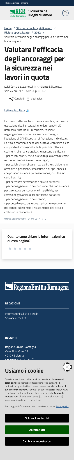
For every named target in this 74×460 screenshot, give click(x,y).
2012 (37, 32)
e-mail (19, 318)
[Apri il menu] (4, 13)
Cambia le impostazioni (37, 441)
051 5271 (24, 360)
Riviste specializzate (16, 32)
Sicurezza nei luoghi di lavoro (34, 28)
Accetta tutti (37, 430)
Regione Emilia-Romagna (16, 3)
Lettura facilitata (14, 110)
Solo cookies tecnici (37, 418)
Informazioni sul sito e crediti (22, 313)
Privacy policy (62, 406)
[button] (65, 13)
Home (7, 28)
